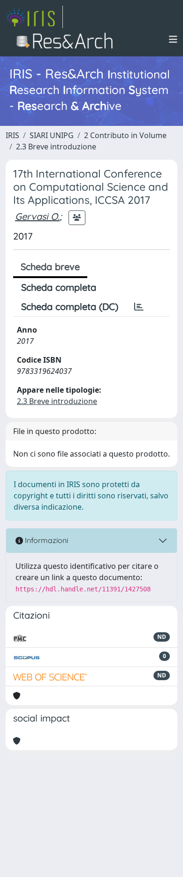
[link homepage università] (67, 39)
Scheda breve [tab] (50, 266)
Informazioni (45, 540)
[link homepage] (34, 17)
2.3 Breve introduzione (56, 146)
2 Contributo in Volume (125, 135)
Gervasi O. (37, 216)
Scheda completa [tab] (58, 287)
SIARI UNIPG (52, 135)
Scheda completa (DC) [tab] (69, 306)
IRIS (12, 135)
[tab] (139, 307)
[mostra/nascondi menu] (173, 39)
